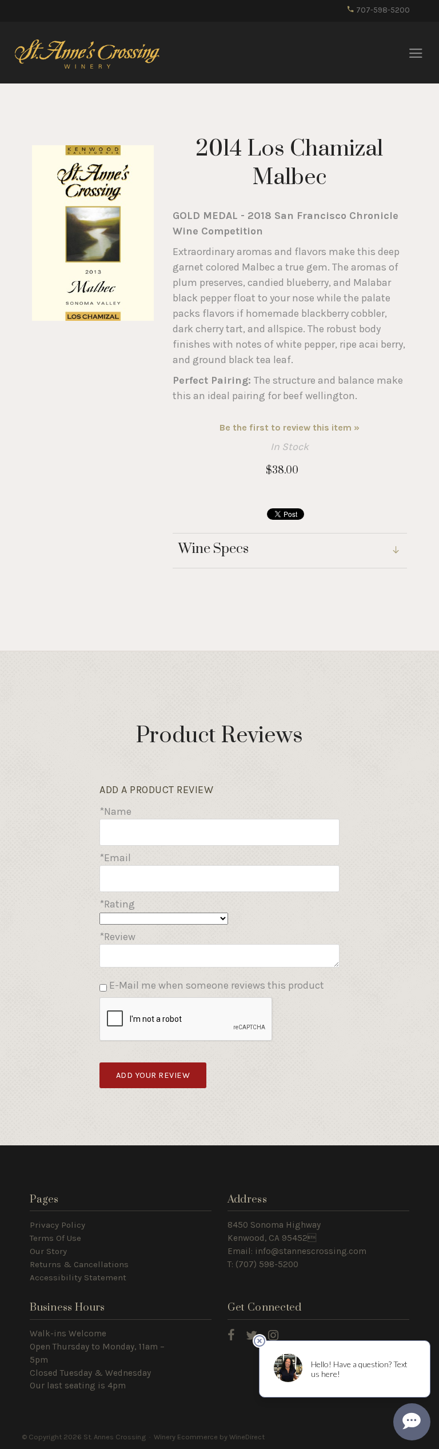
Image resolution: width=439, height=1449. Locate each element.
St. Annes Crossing (87, 53)
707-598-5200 (382, 10)
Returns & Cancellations (79, 1264)
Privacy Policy (57, 1225)
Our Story (48, 1251)
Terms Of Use (55, 1238)
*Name (115, 811)
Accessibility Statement (78, 1277)
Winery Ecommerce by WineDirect (209, 1436)
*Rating (117, 904)
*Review (117, 936)
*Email (115, 857)
